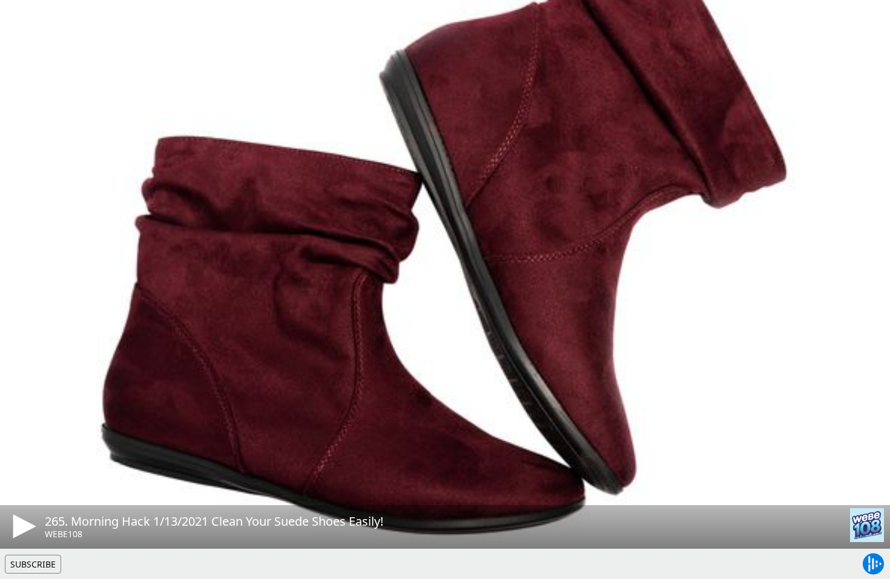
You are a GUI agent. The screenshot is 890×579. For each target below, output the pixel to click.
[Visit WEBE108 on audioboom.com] (867, 525)
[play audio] (22, 526)
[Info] (24, 21)
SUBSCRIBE (33, 564)
